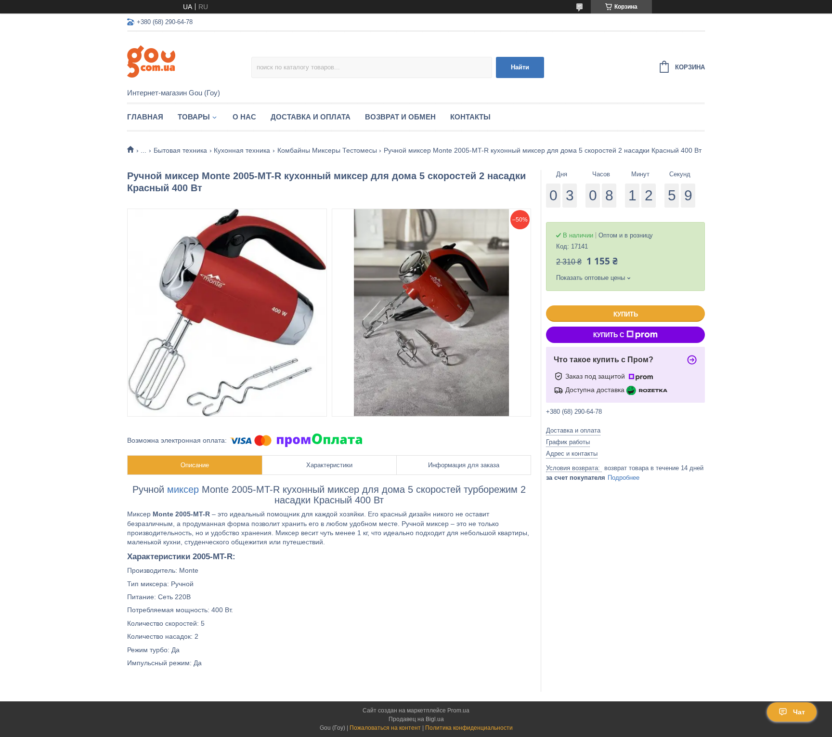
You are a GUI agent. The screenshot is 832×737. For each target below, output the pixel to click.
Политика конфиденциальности (469, 727)
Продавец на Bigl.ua (416, 719)
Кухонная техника (242, 150)
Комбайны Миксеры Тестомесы (327, 150)
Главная (145, 116)
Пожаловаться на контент (385, 727)
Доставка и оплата (311, 116)
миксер (183, 489)
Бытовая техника (180, 150)
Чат (799, 712)
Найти (520, 67)
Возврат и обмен (400, 116)
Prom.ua (458, 710)
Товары (194, 116)
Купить (625, 314)
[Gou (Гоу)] (189, 61)
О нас (244, 116)
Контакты (470, 116)
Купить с (608, 335)
